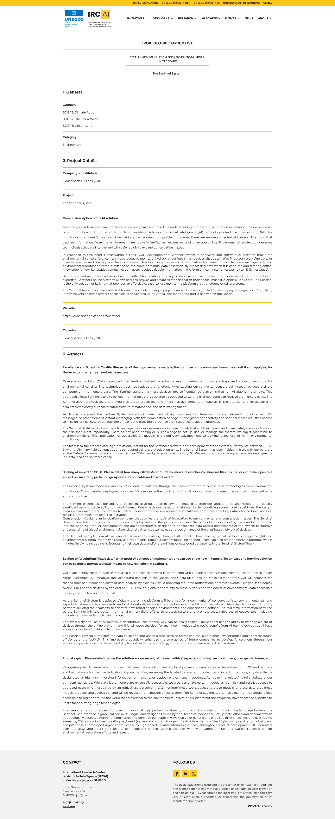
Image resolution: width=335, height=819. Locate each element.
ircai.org (69, 806)
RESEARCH (185, 18)
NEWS (249, 18)
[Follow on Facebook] (176, 773)
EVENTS (230, 18)
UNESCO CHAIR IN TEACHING (241, 3)
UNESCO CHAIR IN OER (176, 3)
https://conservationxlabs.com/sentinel (91, 316)
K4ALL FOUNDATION (145, 3)
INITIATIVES (135, 18)
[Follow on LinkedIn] (185, 773)
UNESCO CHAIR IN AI (207, 3)
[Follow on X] (193, 773)
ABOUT (263, 18)
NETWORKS (161, 18)
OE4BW (267, 3)
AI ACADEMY (211, 18)
